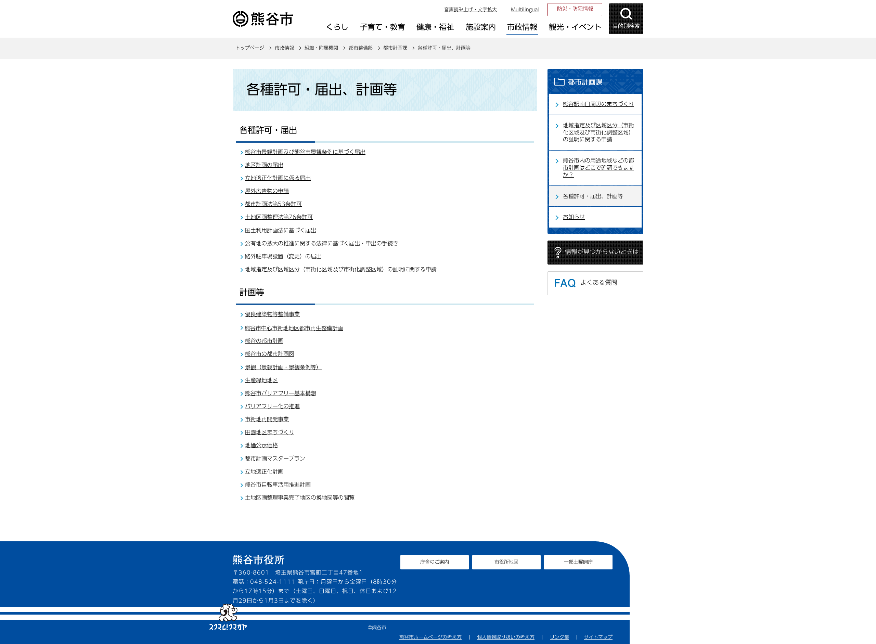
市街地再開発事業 (267, 419)
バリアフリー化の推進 (272, 406)
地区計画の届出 (264, 165)
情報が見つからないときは (602, 251)
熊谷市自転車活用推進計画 (278, 484)
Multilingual (525, 9)
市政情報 (284, 48)
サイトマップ (598, 637)
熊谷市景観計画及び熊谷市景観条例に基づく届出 (305, 152)
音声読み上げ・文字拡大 (470, 9)
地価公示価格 (261, 445)
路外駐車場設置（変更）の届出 (283, 256)
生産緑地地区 (261, 380)
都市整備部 (361, 48)
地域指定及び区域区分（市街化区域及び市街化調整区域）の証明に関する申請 (341, 269)
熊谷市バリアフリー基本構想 (280, 393)
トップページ (249, 48)
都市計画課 (395, 48)
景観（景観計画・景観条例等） (283, 367)
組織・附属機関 (321, 48)
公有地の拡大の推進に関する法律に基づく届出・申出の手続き (321, 243)
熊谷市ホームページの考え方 (430, 637)
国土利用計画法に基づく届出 (280, 230)
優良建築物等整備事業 (272, 314)
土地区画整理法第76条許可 (279, 217)
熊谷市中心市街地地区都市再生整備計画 (294, 328)
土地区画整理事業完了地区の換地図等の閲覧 (300, 497)
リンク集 (559, 637)
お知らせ (574, 217)
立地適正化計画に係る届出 (278, 178)
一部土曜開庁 (578, 561)
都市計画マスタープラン (275, 458)
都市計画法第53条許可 (273, 204)
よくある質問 (598, 282)
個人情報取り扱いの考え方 (505, 637)
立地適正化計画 (264, 471)
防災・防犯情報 (575, 8)
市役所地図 (506, 561)
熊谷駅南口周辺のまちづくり (598, 104)
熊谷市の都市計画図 (269, 354)
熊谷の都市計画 (264, 341)
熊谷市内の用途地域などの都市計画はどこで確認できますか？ (598, 168)
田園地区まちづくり (269, 432)
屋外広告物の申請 (267, 191)
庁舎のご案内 (434, 561)
